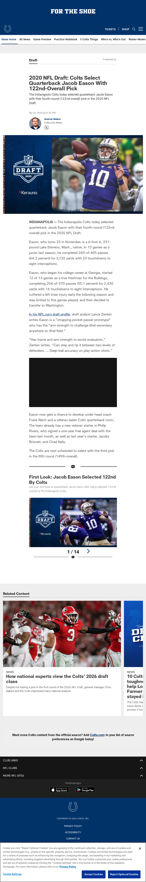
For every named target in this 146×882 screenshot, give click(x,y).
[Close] (140, 848)
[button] (73, 382)
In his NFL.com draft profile (49, 314)
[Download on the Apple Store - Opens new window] (59, 790)
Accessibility (73, 832)
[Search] (133, 29)
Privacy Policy (73, 826)
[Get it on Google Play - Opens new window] (85, 791)
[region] (73, 862)
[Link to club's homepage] (7, 27)
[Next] (88, 551)
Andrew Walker (52, 119)
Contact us (73, 838)
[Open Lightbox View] (73, 531)
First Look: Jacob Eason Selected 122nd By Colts (72, 479)
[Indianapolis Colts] (73, 807)
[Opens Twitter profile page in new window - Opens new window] (46, 127)
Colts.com (97, 735)
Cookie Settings (12, 874)
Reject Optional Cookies (124, 874)
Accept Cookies (93, 874)
